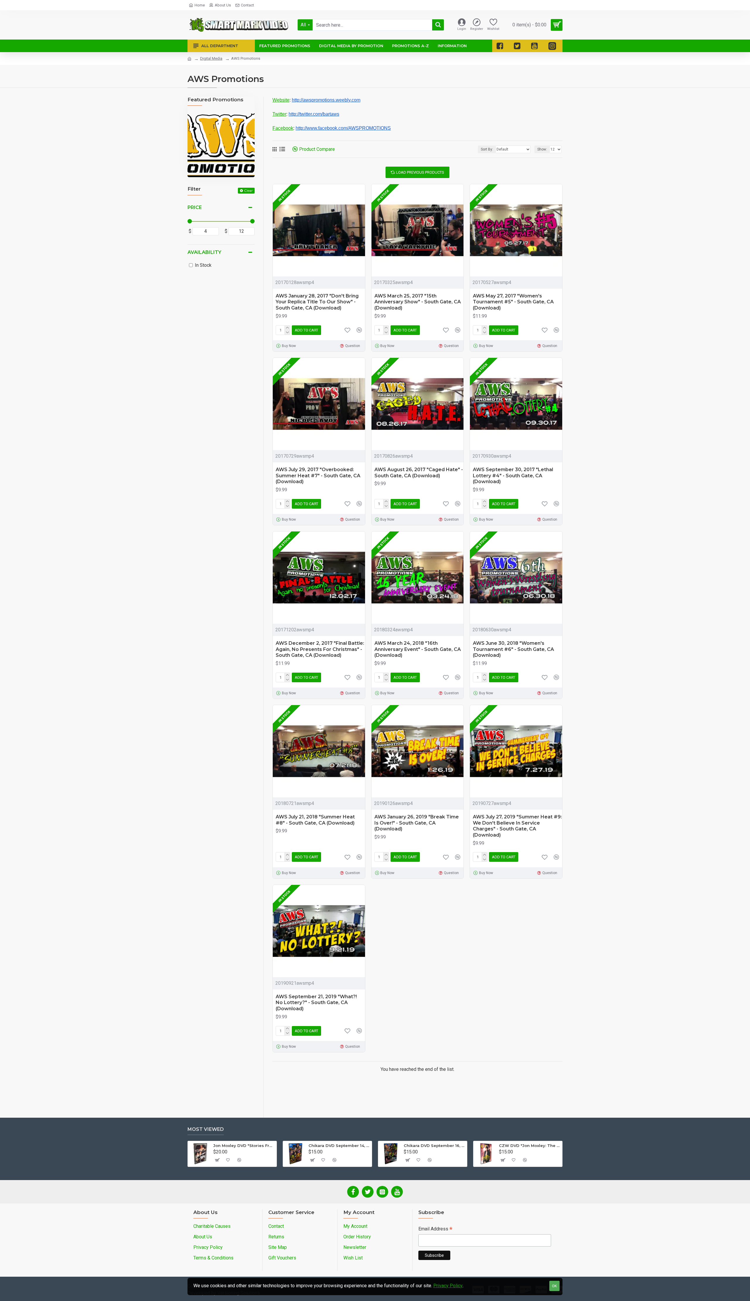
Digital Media (211, 58)
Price (195, 207)
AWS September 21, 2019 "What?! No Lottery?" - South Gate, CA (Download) (316, 1003)
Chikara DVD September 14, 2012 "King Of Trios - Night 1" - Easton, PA (339, 1145)
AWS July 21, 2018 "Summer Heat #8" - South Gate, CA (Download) (315, 820)
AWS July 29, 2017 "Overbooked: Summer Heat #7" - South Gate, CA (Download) (318, 476)
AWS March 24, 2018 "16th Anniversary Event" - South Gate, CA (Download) (417, 649)
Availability (204, 252)
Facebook (282, 128)
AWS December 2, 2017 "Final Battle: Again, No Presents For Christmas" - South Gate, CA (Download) (320, 649)
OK (554, 1286)
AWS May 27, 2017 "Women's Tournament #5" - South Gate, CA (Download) (513, 302)
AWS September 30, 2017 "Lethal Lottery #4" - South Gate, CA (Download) (513, 476)
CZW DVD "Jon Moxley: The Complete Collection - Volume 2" (529, 1145)
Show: (542, 149)
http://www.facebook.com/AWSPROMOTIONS (343, 128)
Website (280, 100)
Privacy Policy (448, 1285)
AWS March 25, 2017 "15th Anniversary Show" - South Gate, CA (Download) (417, 302)
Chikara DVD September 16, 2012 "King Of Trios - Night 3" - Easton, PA (434, 1145)
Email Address (435, 1229)
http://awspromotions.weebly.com (326, 100)
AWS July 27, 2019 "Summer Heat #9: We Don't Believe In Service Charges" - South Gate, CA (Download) (517, 826)
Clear (248, 190)
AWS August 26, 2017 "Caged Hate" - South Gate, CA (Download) (418, 472)
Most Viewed (206, 1129)
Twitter (279, 114)
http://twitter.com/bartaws (314, 114)
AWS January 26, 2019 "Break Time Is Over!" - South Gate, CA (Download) (416, 823)
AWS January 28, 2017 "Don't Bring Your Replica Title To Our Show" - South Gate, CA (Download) (317, 302)
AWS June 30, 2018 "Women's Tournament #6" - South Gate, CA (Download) (513, 649)
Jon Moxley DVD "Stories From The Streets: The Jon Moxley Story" (244, 1145)
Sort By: (487, 149)
